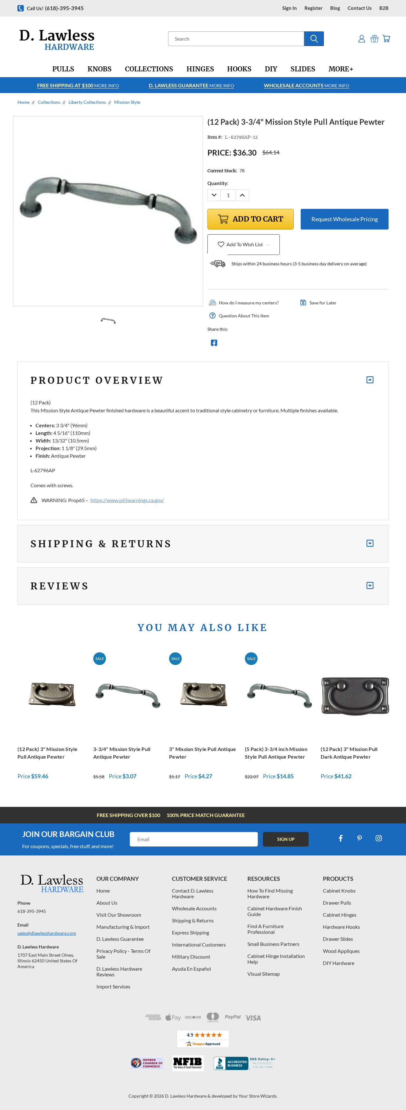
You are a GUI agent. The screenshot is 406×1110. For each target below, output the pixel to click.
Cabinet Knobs (339, 890)
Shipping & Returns (193, 920)
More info (78, 85)
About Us (106, 903)
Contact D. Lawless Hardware (192, 893)
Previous (389, 1090)
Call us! (55, 8)
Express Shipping (190, 932)
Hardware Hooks (341, 927)
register (313, 8)
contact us (360, 8)
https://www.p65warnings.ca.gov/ (127, 500)
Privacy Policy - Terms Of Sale (123, 954)
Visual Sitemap (263, 974)
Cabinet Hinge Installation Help (276, 959)
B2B (384, 8)
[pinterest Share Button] (283, 344)
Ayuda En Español (191, 969)
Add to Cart (52, 695)
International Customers (199, 944)
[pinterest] (360, 838)
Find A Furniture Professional (265, 929)
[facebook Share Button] (214, 344)
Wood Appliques (341, 951)
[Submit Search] (314, 38)
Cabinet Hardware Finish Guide (274, 911)
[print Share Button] (260, 344)
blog (335, 8)
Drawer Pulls (337, 903)
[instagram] (379, 838)
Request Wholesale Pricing (344, 219)
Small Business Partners (273, 944)
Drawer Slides (338, 939)
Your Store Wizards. (258, 1096)
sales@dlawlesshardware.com (46, 933)
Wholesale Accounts (194, 908)
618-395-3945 (31, 911)
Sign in (289, 8)
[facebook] (341, 838)
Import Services (113, 986)
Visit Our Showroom (118, 915)
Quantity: (217, 183)
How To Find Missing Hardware (270, 893)
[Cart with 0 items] (386, 39)
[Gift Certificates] (374, 39)
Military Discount (191, 957)
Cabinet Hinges (340, 915)
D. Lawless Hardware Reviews (119, 971)
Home (103, 890)
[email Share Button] (237, 344)
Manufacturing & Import (123, 927)
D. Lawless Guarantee (120, 939)
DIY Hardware (338, 963)
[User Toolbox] (362, 39)
